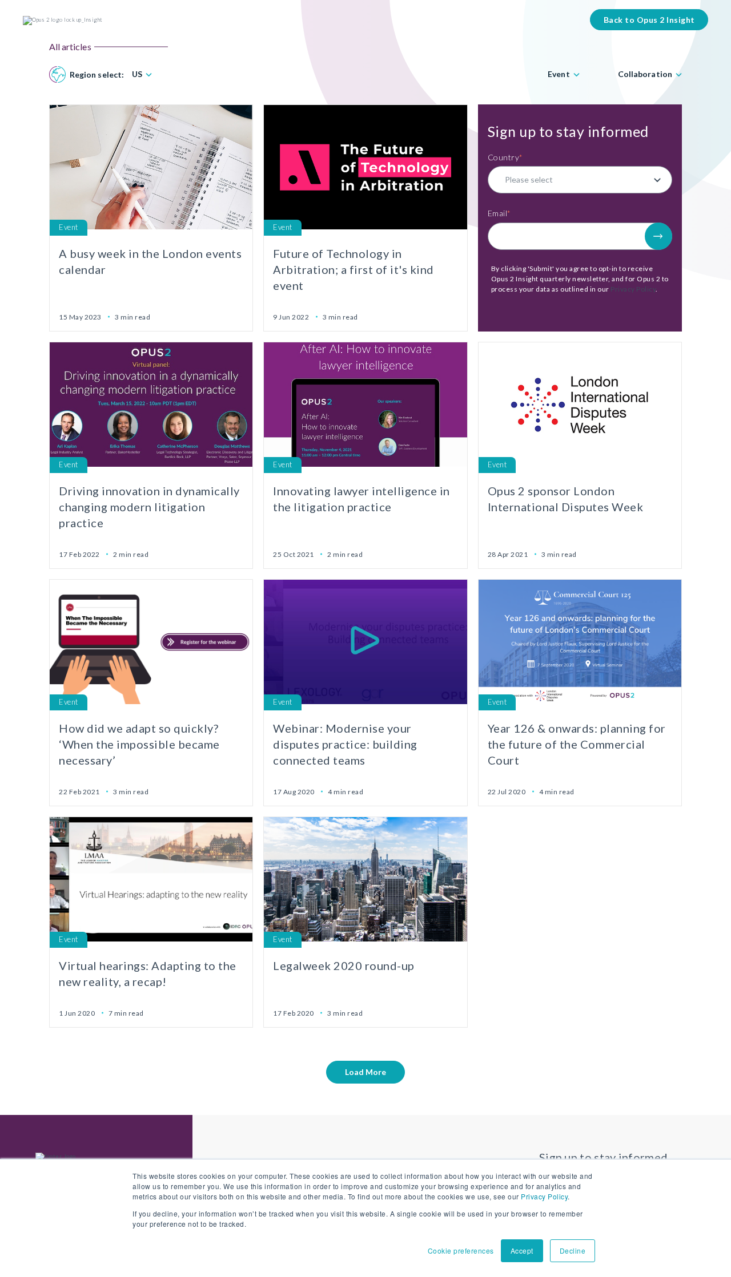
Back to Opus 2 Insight (649, 20)
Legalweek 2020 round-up (344, 965)
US (137, 74)
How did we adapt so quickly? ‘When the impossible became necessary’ (139, 744)
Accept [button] (522, 1250)
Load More (365, 1072)
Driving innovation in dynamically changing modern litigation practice (149, 507)
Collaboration (645, 74)
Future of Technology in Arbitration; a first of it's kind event (353, 269)
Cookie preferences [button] (461, 1250)
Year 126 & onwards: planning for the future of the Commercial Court (577, 744)
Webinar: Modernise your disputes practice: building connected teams (345, 744)
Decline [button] (573, 1250)
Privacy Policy (544, 1196)
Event (559, 74)
